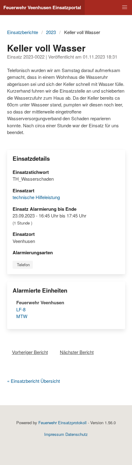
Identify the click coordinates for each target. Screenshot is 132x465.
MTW (21, 316)
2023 (51, 32)
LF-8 (20, 309)
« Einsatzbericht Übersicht (33, 381)
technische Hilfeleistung (36, 197)
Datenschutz (76, 434)
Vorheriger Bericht (30, 352)
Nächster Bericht (77, 352)
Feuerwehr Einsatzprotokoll (62, 422)
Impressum (54, 434)
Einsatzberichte (22, 32)
